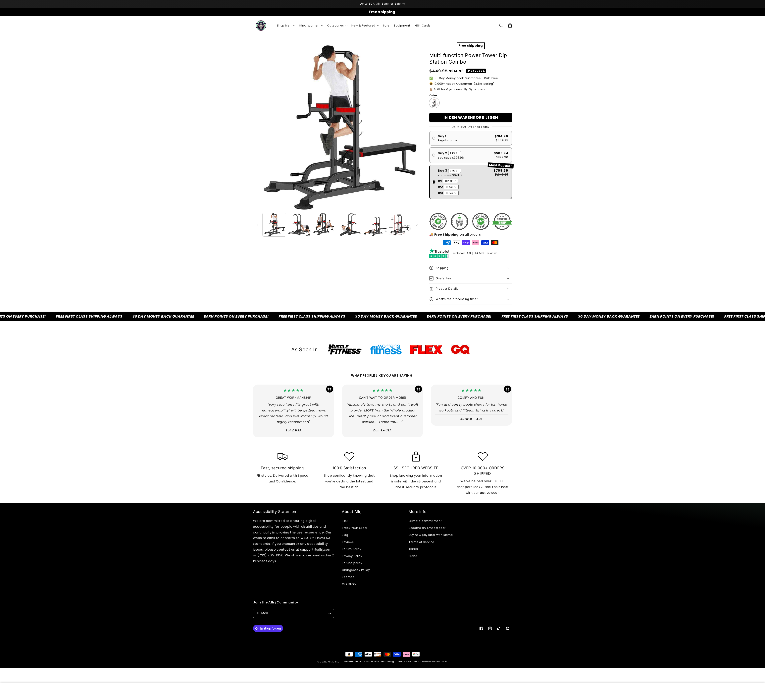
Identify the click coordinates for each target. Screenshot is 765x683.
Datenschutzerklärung (380, 661)
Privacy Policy (352, 556)
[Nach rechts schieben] (417, 224)
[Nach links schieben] (257, 224)
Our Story (349, 584)
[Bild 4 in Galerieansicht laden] (349, 224)
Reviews (348, 542)
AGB (400, 661)
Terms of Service (421, 542)
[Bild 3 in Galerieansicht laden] (324, 224)
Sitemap (348, 577)
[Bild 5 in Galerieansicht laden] (375, 224)
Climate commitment (425, 521)
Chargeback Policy (356, 570)
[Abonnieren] (329, 613)
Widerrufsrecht (353, 661)
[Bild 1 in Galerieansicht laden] (274, 224)
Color (433, 95)
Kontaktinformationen (434, 661)
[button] (286, 25)
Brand (413, 556)
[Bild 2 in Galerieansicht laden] (299, 224)
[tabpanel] (345, 349)
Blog (345, 535)
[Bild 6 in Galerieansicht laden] (400, 224)
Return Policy (351, 549)
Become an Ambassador (427, 528)
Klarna (413, 549)
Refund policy (352, 563)
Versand (411, 661)
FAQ (345, 521)
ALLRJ (331, 661)
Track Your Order (355, 528)
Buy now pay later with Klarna (431, 535)
